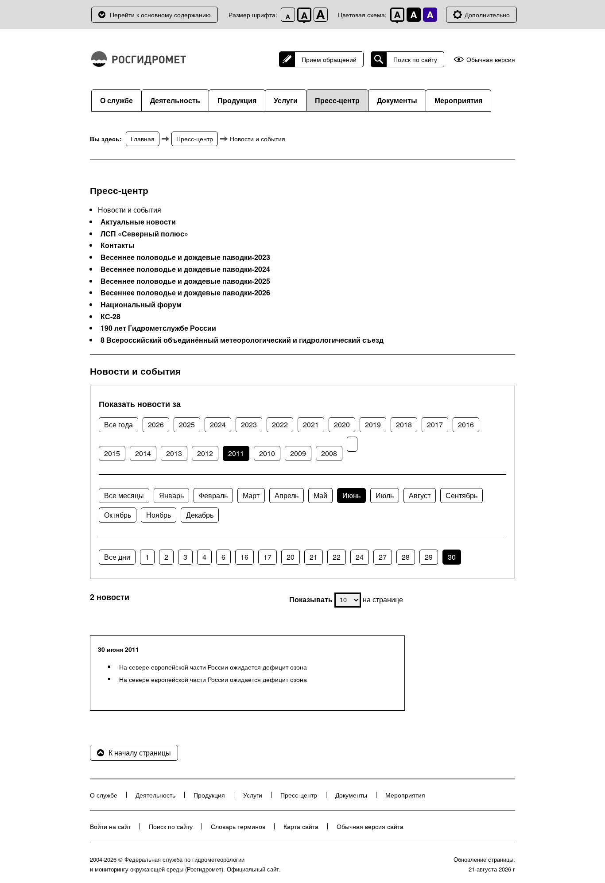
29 (429, 557)
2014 (143, 453)
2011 (236, 453)
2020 (342, 424)
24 (360, 557)
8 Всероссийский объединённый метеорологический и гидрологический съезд (242, 340)
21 (314, 557)
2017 (435, 424)
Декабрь (199, 515)
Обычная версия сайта (370, 826)
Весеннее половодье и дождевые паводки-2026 (185, 293)
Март (251, 495)
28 (406, 557)
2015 (112, 453)
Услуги (286, 100)
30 (452, 557)
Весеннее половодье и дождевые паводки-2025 (185, 281)
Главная (143, 138)
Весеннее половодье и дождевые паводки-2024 (185, 269)
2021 (311, 424)
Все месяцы (124, 495)
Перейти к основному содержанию (160, 14)
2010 (267, 453)
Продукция (236, 100)
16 (244, 557)
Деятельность (175, 100)
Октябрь (117, 515)
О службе (116, 100)
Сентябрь (461, 495)
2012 (205, 453)
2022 (280, 424)
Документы (397, 100)
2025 (187, 424)
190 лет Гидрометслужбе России (158, 328)
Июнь (351, 495)
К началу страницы (140, 752)
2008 (329, 453)
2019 (373, 424)
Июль (385, 495)
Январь (171, 495)
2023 (249, 424)
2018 (404, 424)
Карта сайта (300, 826)
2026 (156, 424)
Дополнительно (487, 14)
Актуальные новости (138, 222)
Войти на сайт (110, 826)
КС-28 (110, 316)
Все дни (117, 557)
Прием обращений (329, 59)
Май (320, 495)
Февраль (213, 495)
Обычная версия (490, 59)
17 (267, 557)
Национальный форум (141, 305)
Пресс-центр (337, 100)
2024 (218, 424)
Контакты (118, 245)
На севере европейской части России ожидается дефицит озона (213, 666)
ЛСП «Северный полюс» (144, 234)
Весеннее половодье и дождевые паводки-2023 (185, 257)
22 (337, 557)
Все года (118, 424)
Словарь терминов (238, 826)
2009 (298, 453)
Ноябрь (158, 515)
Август (419, 495)
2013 (174, 453)
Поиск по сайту (415, 59)
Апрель (287, 495)
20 (291, 557)
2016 (466, 424)
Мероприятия (458, 100)
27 (383, 557)
